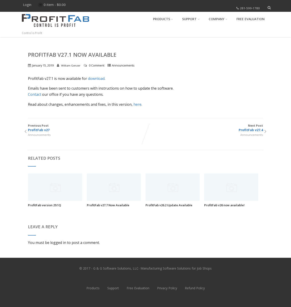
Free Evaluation (250, 19)
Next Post (251, 127)
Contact (34, 94)
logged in (58, 242)
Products (161, 19)
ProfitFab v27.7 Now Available (108, 205)
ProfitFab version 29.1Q (44, 205)
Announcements (123, 65)
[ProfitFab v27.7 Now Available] (114, 199)
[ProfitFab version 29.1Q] (55, 199)
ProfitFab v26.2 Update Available (169, 205)
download (96, 78)
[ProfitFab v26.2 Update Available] (173, 199)
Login (27, 4)
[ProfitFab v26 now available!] (231, 199)
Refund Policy (195, 288)
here (137, 104)
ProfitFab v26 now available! (224, 205)
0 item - (55, 4)
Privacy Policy (167, 288)
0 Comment (96, 65)
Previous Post (39, 127)
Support (189, 19)
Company (216, 19)
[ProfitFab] (55, 28)
